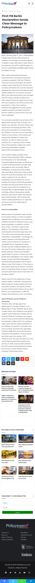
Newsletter (24, 532)
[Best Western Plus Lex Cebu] (9, 454)
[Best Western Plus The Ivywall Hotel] (9, 438)
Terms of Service (6, 537)
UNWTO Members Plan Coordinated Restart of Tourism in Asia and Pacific (9, 398)
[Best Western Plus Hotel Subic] (25, 454)
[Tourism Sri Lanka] (9, 3)
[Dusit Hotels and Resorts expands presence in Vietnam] (9, 380)
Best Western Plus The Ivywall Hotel (8, 446)
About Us (4, 535)
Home (5, 11)
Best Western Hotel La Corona (25, 477)
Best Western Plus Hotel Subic (24, 462)
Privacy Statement (7, 539)
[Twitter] (8, 359)
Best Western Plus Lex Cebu (8, 462)
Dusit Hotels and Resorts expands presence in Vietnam (9, 388)
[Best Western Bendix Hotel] (25, 438)
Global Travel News (14, 11)
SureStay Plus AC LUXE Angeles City (8, 477)
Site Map (23, 539)
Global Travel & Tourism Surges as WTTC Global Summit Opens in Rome (25, 389)
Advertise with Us (26, 535)
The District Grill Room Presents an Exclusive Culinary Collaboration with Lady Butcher (25, 408)
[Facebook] (4, 359)
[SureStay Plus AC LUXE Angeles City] (9, 470)
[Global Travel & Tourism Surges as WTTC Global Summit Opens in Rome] (25, 380)
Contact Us (5, 532)
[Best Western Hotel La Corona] (25, 470)
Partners (23, 537)
